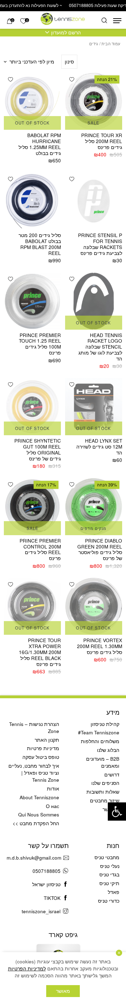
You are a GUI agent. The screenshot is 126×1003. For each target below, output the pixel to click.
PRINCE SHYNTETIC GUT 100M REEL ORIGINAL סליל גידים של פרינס (37, 449)
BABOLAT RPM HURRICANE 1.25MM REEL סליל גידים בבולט (40, 144)
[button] (117, 811)
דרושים (111, 774)
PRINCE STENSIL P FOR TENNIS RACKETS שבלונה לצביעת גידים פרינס (100, 244)
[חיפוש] (104, 21)
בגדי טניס (109, 874)
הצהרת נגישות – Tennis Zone (34, 727)
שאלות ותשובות (102, 791)
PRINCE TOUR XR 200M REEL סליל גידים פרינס (101, 141)
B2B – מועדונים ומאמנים (102, 762)
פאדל (113, 892)
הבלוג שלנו (108, 750)
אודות (53, 788)
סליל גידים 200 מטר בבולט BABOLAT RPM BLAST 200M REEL (40, 244)
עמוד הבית (111, 43)
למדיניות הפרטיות (27, 968)
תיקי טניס (109, 883)
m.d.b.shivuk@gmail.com (34, 857)
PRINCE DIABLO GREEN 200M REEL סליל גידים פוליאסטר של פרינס (99, 549)
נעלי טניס (109, 866)
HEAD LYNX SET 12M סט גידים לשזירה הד (99, 446)
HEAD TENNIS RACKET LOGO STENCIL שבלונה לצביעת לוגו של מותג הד (100, 347)
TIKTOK (52, 898)
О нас (52, 806)
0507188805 (47, 871)
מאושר (63, 991)
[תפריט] (117, 20)
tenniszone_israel (41, 911)
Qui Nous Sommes (38, 814)
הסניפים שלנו (105, 783)
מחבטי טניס (106, 857)
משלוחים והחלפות (100, 741)
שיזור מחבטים (104, 800)
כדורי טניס (108, 900)
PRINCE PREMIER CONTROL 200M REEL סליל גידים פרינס (40, 549)
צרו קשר (111, 809)
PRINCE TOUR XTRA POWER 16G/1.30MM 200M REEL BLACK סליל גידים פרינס (40, 652)
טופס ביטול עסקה (40, 757)
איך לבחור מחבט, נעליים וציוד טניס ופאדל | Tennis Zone (33, 772)
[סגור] (119, 953)
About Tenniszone (39, 797)
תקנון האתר (47, 739)
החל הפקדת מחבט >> (36, 823)
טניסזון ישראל (46, 884)
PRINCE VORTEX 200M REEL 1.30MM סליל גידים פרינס (99, 646)
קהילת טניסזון (105, 724)
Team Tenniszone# (98, 732)
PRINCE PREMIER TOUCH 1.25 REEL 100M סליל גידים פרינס (40, 344)
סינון (69, 61)
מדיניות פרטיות (43, 748)
